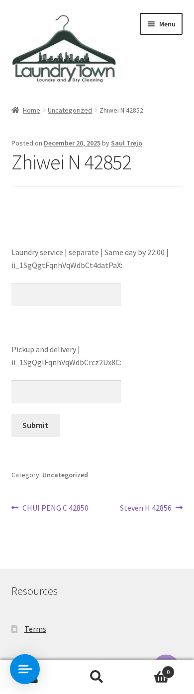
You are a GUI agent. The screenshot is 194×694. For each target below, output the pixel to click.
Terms (35, 629)
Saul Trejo (126, 143)
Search (97, 677)
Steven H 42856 (146, 508)
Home (31, 110)
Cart (149, 668)
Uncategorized (70, 110)
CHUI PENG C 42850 (55, 508)
